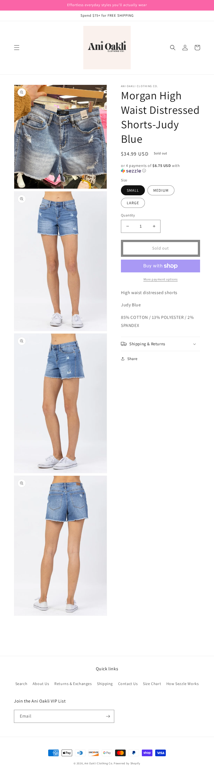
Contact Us (128, 683)
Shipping (105, 683)
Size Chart (152, 683)
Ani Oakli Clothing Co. (99, 763)
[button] (17, 47)
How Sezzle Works (182, 683)
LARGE (133, 202)
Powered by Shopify (127, 763)
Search (21, 683)
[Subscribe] (108, 716)
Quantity (128, 215)
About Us (41, 683)
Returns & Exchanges (73, 683)
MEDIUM (161, 190)
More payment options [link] (161, 279)
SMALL (133, 190)
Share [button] (132, 358)
